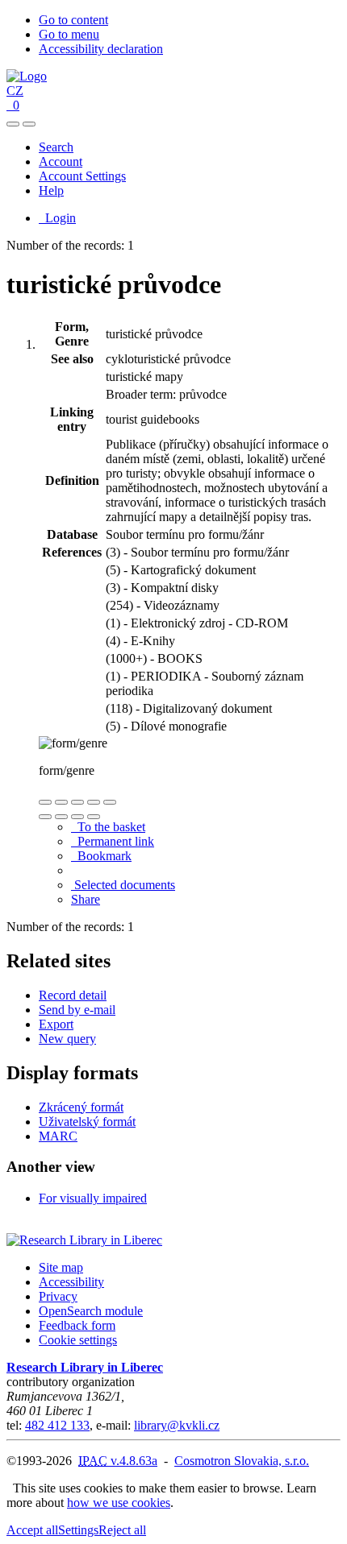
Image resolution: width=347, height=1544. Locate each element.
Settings (78, 1530)
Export (56, 1024)
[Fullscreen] (93, 802)
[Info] (109, 802)
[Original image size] (77, 802)
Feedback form (77, 1325)
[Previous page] (77, 816)
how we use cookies (118, 1502)
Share (85, 899)
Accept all (32, 1530)
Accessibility (71, 1282)
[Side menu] (12, 124)
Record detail (73, 995)
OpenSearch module (91, 1311)
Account (60, 161)
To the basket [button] (108, 827)
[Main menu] (29, 124)
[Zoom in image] (45, 802)
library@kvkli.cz (176, 1425)
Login (57, 218)
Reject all (122, 1530)
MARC (58, 1136)
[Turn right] (61, 816)
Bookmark (101, 856)
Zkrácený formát (81, 1107)
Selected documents (123, 885)
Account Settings (82, 176)
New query (67, 1038)
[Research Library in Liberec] (84, 1240)
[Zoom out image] (61, 802)
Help (51, 190)
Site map (61, 1267)
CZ (14, 90)
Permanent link (112, 841)
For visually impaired (93, 1198)
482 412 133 (57, 1425)
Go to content (73, 20)
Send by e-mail (77, 1009)
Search (56, 147)
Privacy (58, 1296)
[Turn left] (45, 816)
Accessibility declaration (101, 49)
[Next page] (93, 816)
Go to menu (69, 34)
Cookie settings (78, 1340)
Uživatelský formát (87, 1121)
